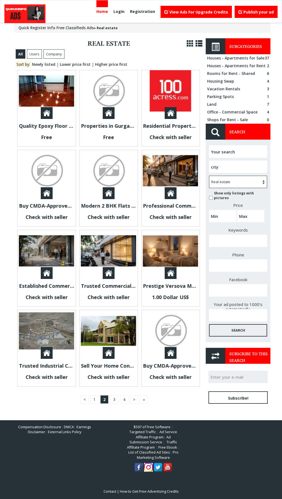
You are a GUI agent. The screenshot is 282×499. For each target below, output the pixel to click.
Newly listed (43, 64)
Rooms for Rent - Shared (238, 73)
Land (238, 104)
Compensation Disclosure (39, 426)
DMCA (69, 426)
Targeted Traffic (142, 431)
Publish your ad (258, 12)
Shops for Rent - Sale (238, 119)
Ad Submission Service (150, 440)
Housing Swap (238, 81)
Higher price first (111, 64)
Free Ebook (167, 447)
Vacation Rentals (238, 88)
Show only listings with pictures (234, 195)
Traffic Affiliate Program (152, 445)
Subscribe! (238, 398)
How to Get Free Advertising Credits (149, 491)
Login (118, 11)
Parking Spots (238, 96)
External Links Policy (65, 431)
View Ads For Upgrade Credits (198, 12)
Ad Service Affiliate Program (156, 434)
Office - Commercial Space (238, 112)
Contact (110, 491)
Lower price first (75, 64)
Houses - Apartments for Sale (238, 58)
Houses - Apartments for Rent (238, 65)
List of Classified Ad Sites (149, 452)
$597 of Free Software (152, 426)
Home (102, 11)
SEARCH (238, 330)
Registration (142, 11)
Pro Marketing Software (157, 455)
